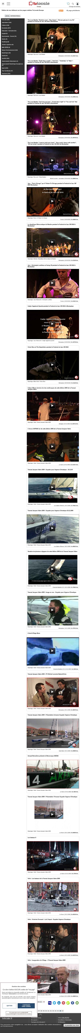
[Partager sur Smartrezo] (50, 1003)
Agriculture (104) (6, 22)
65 (58, 1011)
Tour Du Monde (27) (7, 71)
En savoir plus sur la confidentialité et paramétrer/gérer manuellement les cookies (18, 1013)
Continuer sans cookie (26, 1005)
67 (62, 1011)
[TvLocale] (39, 3)
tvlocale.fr (7, 1018)
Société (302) (5, 58)
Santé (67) (5, 55)
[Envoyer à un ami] (77, 1003)
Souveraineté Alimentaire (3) (10, 61)
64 (55, 1011)
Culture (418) (5, 25)
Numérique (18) (6, 53)
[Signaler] (45, 1003)
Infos (63, 1017)
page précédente (74, 10)
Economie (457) (6, 28)
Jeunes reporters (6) (7, 44)
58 (41, 1011)
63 (53, 1011)
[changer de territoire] (68, 3)
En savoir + (34, 1020)
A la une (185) (6, 19)
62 (51, 1011)
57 (39, 1011)
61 (48, 1011)
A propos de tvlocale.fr (38, 1022)
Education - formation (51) (9, 30)
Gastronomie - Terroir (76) (9, 36)
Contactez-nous (36, 1017)
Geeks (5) (4, 39)
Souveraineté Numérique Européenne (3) (12, 64)
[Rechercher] (72, 3)
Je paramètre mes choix (72, 1025)
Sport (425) (5, 68)
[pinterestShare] (63, 1003)
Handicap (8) (5, 42)
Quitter (9, 1005)
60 (46, 1011)
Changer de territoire (74, 6)
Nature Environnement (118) (10, 50)
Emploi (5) (5, 33)
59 (43, 1011)
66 (60, 1011)
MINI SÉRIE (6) (6, 47)
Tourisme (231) (6, 73)
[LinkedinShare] (59, 1003)
